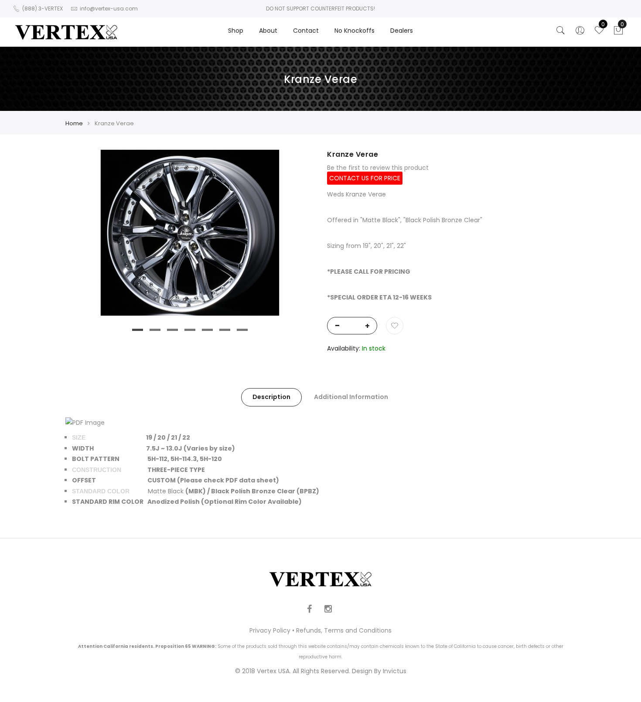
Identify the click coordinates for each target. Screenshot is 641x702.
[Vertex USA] (66, 32)
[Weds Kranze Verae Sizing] (85, 422)
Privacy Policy (269, 630)
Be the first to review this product (378, 167)
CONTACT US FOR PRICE (364, 178)
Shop (235, 30)
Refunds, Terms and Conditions (344, 630)
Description (271, 396)
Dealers (401, 30)
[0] (618, 32)
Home (74, 123)
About (268, 30)
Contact (306, 30)
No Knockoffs (354, 30)
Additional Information (351, 396)
